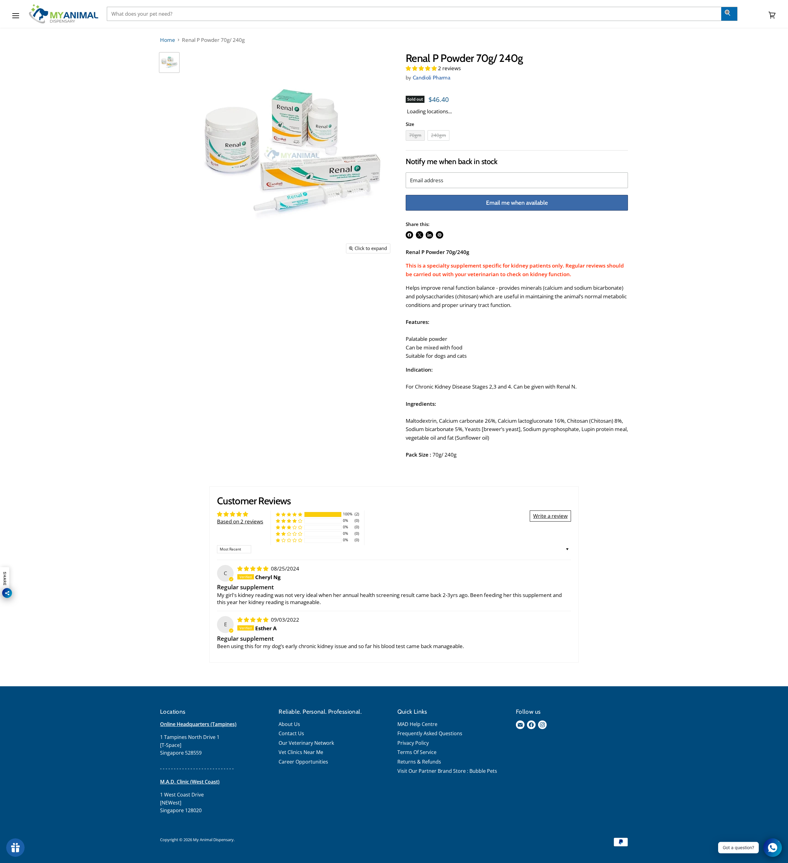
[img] (253, 568)
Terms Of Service (416, 752)
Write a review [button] (550, 515)
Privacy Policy (413, 743)
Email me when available (517, 202)
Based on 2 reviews (240, 521)
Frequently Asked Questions (429, 733)
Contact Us (291, 733)
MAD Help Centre (417, 724)
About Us (289, 724)
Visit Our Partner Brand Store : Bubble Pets (447, 771)
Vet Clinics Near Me (301, 752)
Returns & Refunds (419, 761)
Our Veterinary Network (306, 743)
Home (167, 40)
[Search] (729, 14)
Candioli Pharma (431, 78)
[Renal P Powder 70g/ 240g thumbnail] (169, 62)
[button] (422, 68)
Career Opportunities (303, 761)
